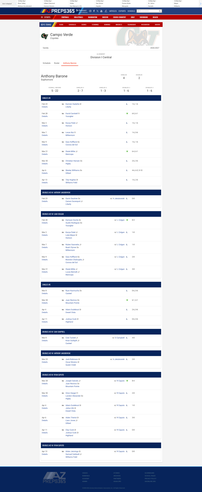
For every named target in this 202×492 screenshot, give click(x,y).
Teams (61, 24)
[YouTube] (101, 11)
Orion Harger (71, 393)
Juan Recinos (71, 300)
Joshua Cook (71, 319)
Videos (85, 473)
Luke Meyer (71, 235)
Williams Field (71, 182)
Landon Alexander (73, 396)
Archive (157, 24)
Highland (69, 322)
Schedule (46, 63)
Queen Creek (71, 365)
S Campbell (119, 338)
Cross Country (119, 17)
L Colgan (120, 220)
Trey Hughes (71, 180)
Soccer (105, 17)
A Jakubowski (118, 198)
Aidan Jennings (72, 451)
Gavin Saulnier (72, 198)
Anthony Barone (69, 63)
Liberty (68, 107)
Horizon (69, 126)
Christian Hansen (73, 161)
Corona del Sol (72, 145)
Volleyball (78, 17)
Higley (68, 164)
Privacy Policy (150, 478)
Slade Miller (71, 151)
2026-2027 (154, 48)
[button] (200, 3)
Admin (84, 481)
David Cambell (72, 113)
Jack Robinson (72, 359)
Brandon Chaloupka (74, 260)
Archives (117, 476)
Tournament (132, 24)
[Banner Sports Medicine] (82, 11)
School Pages (150, 476)
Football (65, 17)
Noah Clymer (71, 247)
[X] (97, 11)
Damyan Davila (72, 220)
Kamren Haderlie (73, 104)
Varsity (46, 48)
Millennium (70, 135)
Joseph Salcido (72, 381)
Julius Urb (70, 408)
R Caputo (120, 381)
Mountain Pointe (72, 303)
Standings (95, 24)
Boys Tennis (46, 24)
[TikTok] (106, 11)
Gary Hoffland (72, 142)
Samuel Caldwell (73, 454)
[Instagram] (90, 11)
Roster (56, 63)
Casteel (69, 293)
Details (45, 107)
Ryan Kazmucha (73, 290)
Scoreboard (149, 473)
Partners (117, 478)
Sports (47, 17)
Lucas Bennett (72, 272)
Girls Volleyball (7, 4)
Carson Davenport (73, 201)
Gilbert (68, 173)
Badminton (92, 17)
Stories (117, 473)
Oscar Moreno (72, 362)
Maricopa (69, 154)
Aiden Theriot (71, 417)
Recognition (145, 24)
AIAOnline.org (150, 481)
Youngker (69, 116)
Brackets (119, 24)
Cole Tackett (71, 338)
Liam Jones (71, 420)
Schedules (72, 24)
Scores (83, 24)
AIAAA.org (117, 481)
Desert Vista (71, 312)
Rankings (107, 24)
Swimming (144, 17)
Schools (131, 11)
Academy (85, 478)
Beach (155, 17)
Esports (122, 11)
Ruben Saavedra (73, 244)
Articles (113, 11)
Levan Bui (70, 132)
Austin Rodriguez (73, 223)
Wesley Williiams (73, 170)
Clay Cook (70, 430)
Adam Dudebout (72, 309)
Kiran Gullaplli (72, 340)
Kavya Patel (71, 123)
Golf (133, 17)
